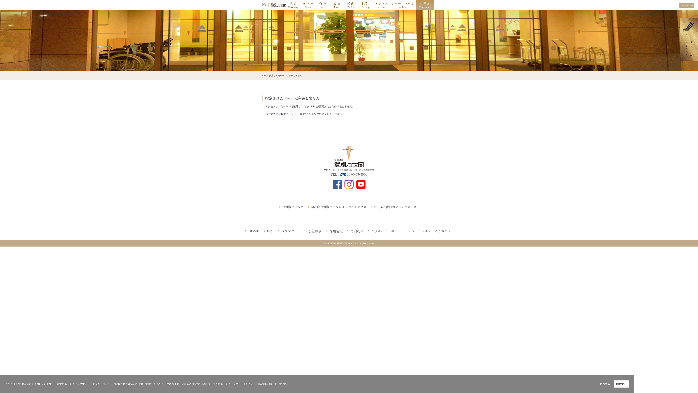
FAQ (270, 231)
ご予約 (425, 3)
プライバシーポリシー (387, 231)
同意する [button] (621, 383)
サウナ (308, 3)
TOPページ (287, 114)
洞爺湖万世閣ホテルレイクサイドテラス (338, 207)
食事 (323, 3)
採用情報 (336, 231)
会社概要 (315, 231)
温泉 (293, 3)
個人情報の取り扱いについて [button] (273, 383)
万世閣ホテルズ (293, 207)
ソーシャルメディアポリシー (433, 231)
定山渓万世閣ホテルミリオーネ (395, 207)
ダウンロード (291, 231)
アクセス (381, 3)
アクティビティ (402, 3)
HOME (253, 231)
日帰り (366, 3)
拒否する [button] (605, 383)
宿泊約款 (357, 231)
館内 (351, 3)
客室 (337, 3)
